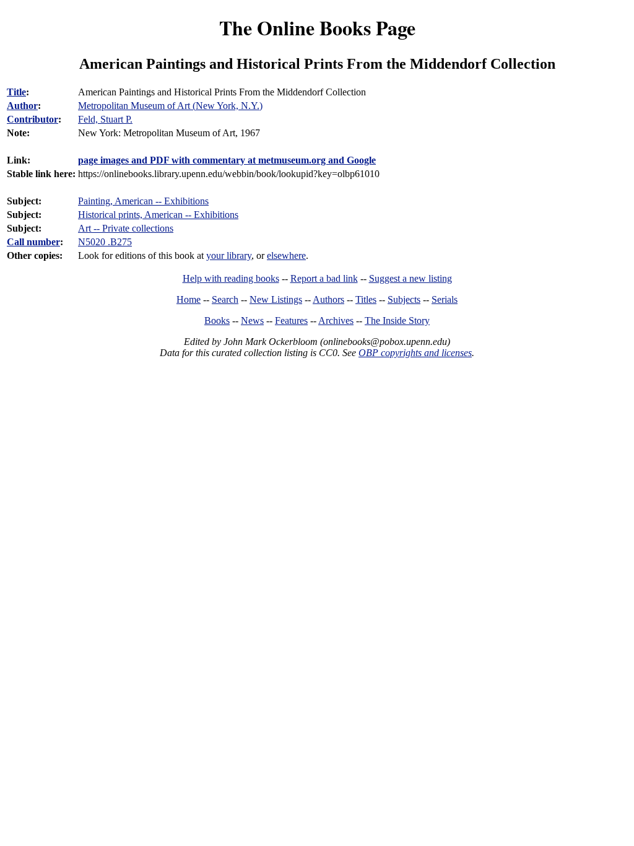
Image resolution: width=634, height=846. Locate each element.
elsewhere (286, 255)
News (252, 320)
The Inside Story (397, 320)
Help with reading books (231, 278)
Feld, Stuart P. (105, 119)
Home (188, 299)
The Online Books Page (317, 27)
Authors (328, 299)
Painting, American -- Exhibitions (143, 201)
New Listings (276, 299)
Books (217, 320)
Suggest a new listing (410, 278)
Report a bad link (324, 278)
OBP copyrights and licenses (415, 352)
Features (291, 320)
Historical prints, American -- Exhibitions (158, 214)
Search (225, 299)
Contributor (32, 119)
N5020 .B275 (105, 242)
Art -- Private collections (125, 228)
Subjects (404, 299)
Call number (33, 242)
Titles (365, 299)
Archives (336, 320)
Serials (445, 299)
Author (22, 105)
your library (228, 255)
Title (16, 92)
